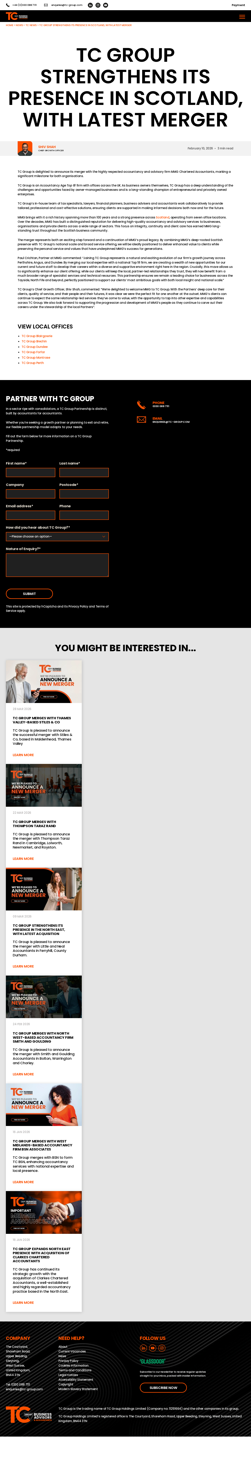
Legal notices (68, 1375)
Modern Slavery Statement (78, 1389)
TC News (31, 25)
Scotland (162, 217)
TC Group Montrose (36, 358)
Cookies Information (73, 1366)
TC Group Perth (33, 363)
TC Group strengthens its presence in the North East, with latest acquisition (44, 922)
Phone (65, 506)
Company (15, 485)
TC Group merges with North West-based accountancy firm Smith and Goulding (44, 1029)
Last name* (69, 463)
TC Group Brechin (34, 341)
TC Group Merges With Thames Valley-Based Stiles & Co (44, 712)
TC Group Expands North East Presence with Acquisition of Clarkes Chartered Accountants (44, 1251)
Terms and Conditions (75, 1370)
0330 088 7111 (161, 406)
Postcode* (68, 485)
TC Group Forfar (33, 352)
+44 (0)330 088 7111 (24, 5)
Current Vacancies (72, 1352)
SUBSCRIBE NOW (163, 1387)
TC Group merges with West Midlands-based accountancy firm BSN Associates (44, 1137)
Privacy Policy (78, 606)
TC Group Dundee (34, 347)
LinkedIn (90, 5)
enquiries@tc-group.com (66, 5)
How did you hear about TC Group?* (38, 527)
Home (9, 25)
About (62, 1347)
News (19, 25)
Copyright (65, 1384)
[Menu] (242, 16)
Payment (238, 5)
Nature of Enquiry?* (23, 549)
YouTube (105, 5)
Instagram (98, 5)
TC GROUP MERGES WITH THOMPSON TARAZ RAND (44, 816)
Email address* (19, 506)
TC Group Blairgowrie (37, 336)
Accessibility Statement (75, 1380)
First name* (16, 463)
